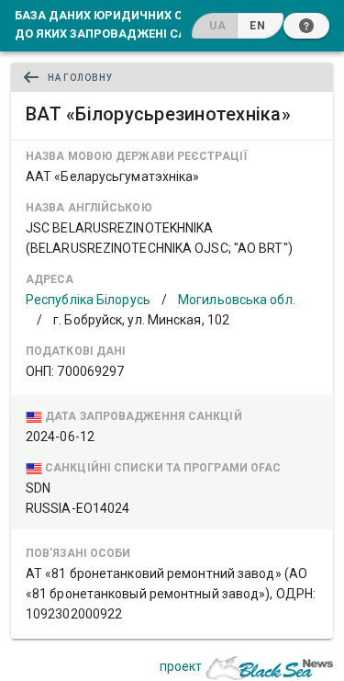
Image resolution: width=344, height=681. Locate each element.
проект (181, 666)
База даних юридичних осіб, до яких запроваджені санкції (116, 24)
